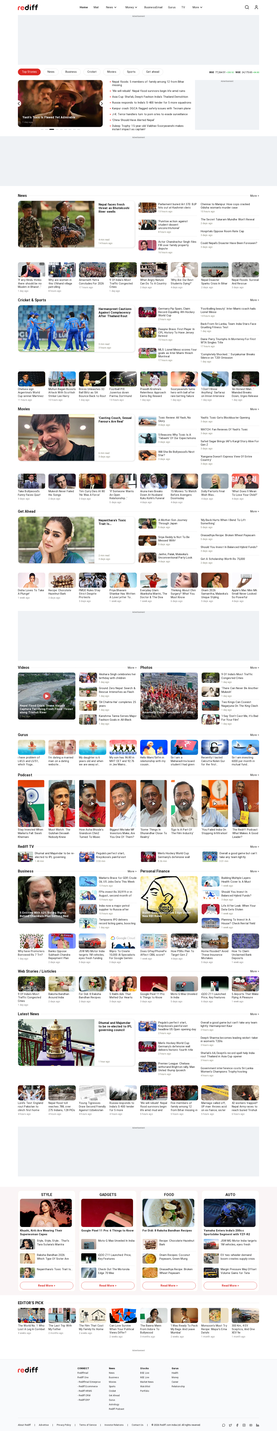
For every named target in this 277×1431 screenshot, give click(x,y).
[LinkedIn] (257, 1425)
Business (71, 71)
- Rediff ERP (83, 1400)
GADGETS (107, 1195)
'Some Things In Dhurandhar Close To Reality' (153, 833)
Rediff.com (165, 1425)
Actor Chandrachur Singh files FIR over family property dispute (177, 245)
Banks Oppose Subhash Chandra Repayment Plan (59, 955)
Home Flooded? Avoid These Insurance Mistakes (214, 955)
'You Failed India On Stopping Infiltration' (214, 831)
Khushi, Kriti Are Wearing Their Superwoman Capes (41, 1232)
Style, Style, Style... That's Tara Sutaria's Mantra (53, 1242)
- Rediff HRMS (84, 1391)
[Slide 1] (42, 129)
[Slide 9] (78, 129)
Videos (24, 667)
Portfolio (144, 1391)
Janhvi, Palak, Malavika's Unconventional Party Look (175, 556)
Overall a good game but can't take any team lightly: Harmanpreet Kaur (229, 1026)
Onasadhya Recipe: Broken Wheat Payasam (176, 1271)
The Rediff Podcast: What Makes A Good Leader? (245, 833)
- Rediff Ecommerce (87, 1386)
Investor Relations (114, 1425)
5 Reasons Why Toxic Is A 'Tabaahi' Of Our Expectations (177, 436)
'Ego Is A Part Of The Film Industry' (182, 831)
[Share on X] (230, 1425)
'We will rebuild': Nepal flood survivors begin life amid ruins (148, 91)
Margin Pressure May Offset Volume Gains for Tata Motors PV (239, 1273)
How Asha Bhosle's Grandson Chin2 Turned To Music (91, 833)
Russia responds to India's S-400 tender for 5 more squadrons (151, 102)
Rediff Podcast (116, 1409)
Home (84, 7)
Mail (96, 7)
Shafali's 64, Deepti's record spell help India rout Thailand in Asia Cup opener (228, 1056)
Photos (146, 667)
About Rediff (24, 1425)
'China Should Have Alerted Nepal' (133, 120)
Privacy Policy (64, 1425)
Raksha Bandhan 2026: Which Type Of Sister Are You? (53, 1258)
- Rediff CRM (83, 1395)
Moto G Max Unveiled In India (116, 1240)
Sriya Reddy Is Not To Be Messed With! (174, 538)
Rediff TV (26, 846)
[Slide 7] (70, 129)
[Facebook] (237, 1425)
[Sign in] (256, 7)
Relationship (178, 1386)
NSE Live (144, 1377)
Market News (147, 1382)
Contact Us (137, 1425)
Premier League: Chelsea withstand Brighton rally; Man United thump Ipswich (176, 1067)
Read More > (46, 1285)
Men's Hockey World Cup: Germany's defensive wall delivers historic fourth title (175, 1046)
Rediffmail (82, 1373)
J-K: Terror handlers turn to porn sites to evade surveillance (150, 114)
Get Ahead (26, 511)
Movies (111, 71)
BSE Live (144, 1373)
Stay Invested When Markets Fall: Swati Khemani (30, 833)
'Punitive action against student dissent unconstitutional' (173, 225)
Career (175, 1382)
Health (175, 1373)
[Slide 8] (74, 129)
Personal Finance (155, 871)
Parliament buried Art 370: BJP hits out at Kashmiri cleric (177, 206)
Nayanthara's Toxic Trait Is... (55, 1269)
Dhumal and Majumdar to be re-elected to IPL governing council (115, 1026)
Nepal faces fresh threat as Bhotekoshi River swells (114, 208)
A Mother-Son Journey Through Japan (172, 521)
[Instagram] (244, 1425)
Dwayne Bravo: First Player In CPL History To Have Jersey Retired (176, 332)
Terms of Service (88, 1425)
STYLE (46, 1195)
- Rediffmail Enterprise (88, 1382)
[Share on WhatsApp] (223, 1425)
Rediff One (82, 1377)
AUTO (230, 1195)
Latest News (28, 1014)
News (109, 7)
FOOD (169, 1195)
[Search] (247, 7)
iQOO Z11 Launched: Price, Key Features (114, 1256)
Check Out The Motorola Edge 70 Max (113, 1271)
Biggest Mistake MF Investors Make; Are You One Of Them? (122, 833)
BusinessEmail (153, 7)
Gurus (172, 7)
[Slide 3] (51, 129)
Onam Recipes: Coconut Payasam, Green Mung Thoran (174, 1258)
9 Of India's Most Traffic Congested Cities (29, 997)
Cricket (91, 71)
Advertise (44, 1425)
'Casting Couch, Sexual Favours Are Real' (115, 419)
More (196, 7)
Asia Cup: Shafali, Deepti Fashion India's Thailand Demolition (150, 96)
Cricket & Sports (32, 300)
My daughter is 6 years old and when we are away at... (91, 761)
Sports (131, 71)
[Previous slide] (18, 103)
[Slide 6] (65, 129)
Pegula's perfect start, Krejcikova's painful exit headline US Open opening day (177, 1026)
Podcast (25, 775)
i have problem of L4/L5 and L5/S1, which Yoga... (29, 761)
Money (129, 7)
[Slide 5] (61, 129)
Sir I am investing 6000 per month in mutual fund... (243, 761)
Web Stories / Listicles (37, 971)
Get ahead (152, 71)
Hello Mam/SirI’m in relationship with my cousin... (153, 761)
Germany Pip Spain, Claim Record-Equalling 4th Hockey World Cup (176, 312)
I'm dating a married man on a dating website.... (60, 761)
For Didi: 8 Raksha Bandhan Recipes (167, 1230)
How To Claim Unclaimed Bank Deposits (242, 955)
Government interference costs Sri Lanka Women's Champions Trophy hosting (227, 1072)
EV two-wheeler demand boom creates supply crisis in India (238, 1258)
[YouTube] (250, 1425)
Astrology (114, 1404)
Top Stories (29, 71)
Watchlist (145, 1386)
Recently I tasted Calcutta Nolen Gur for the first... (213, 761)
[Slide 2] (46, 129)
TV (183, 7)
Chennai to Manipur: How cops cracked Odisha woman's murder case (225, 208)
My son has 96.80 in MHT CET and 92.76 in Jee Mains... (121, 761)
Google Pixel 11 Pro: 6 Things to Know (107, 1230)
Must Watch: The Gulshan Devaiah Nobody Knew (59, 833)
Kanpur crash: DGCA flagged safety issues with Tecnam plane (151, 108)
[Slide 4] (57, 129)
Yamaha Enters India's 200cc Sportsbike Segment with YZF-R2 (227, 1232)
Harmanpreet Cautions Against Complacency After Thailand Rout (115, 312)
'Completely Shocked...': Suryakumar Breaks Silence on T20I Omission (228, 358)
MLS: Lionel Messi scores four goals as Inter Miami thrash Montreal (177, 353)
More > (254, 195)
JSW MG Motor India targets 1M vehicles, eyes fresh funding (92, 955)
